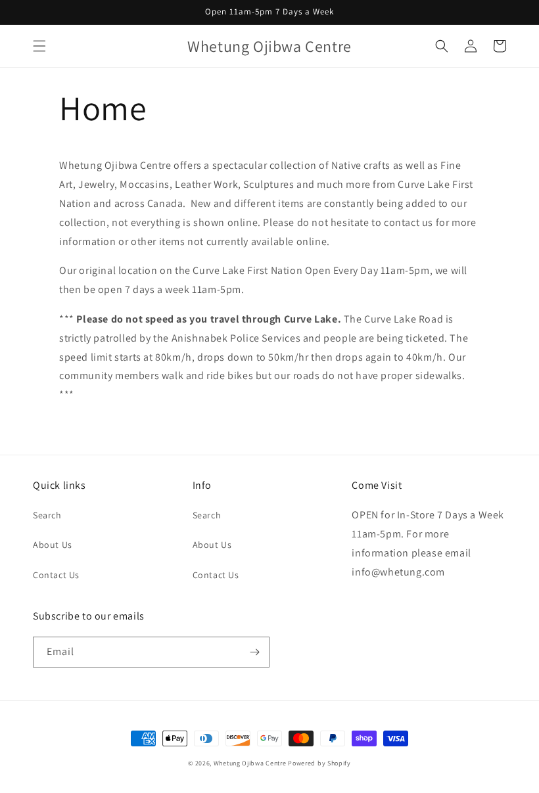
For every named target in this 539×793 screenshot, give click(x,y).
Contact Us (56, 575)
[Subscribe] (254, 652)
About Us (52, 545)
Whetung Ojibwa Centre (250, 763)
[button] (39, 46)
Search (47, 515)
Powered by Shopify (319, 763)
